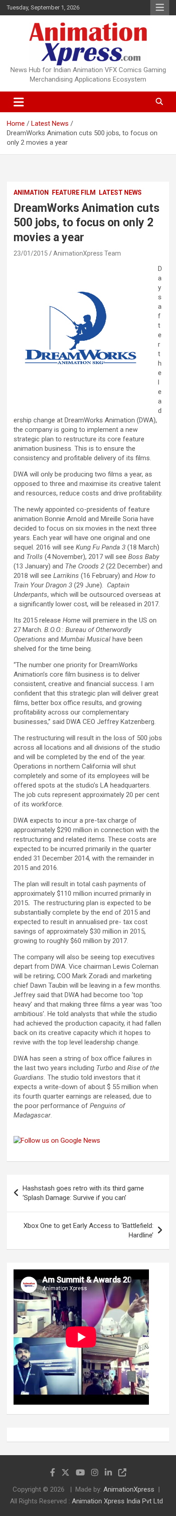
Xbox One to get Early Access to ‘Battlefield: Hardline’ (88, 1230)
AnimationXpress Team (87, 253)
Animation (31, 192)
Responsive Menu (159, 7)
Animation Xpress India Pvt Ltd (117, 1501)
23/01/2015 (31, 253)
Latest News (120, 192)
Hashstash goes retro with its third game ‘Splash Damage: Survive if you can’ (83, 1193)
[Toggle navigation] (19, 102)
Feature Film (74, 192)
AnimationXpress (128, 1489)
